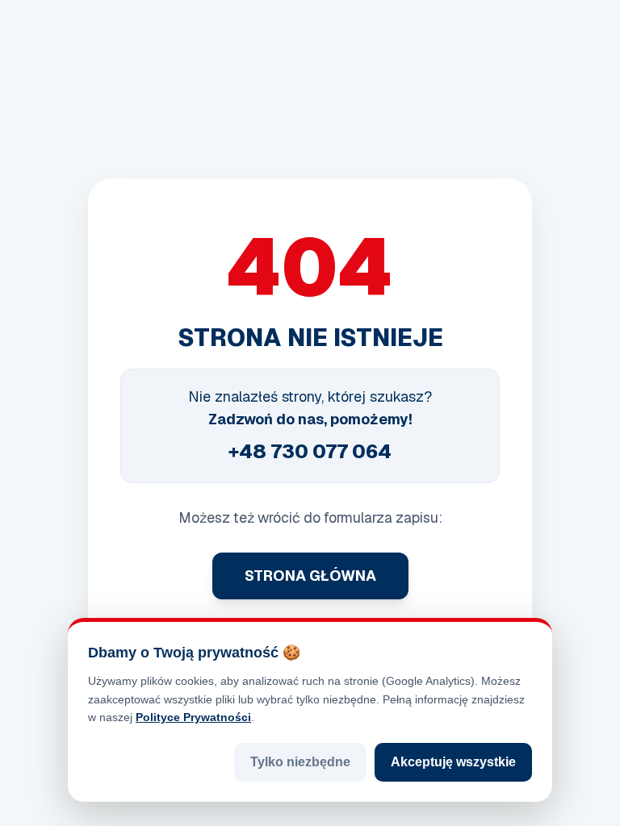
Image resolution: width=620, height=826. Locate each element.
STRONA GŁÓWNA (310, 575)
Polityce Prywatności (193, 717)
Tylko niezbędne (300, 762)
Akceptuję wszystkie (453, 762)
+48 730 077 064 (310, 451)
